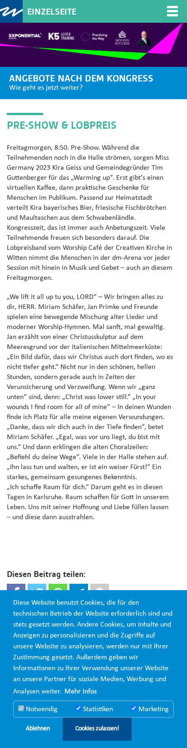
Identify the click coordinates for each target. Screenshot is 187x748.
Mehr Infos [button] (80, 691)
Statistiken (97, 709)
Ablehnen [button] (38, 728)
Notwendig (41, 709)
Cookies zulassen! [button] (97, 728)
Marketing (153, 709)
